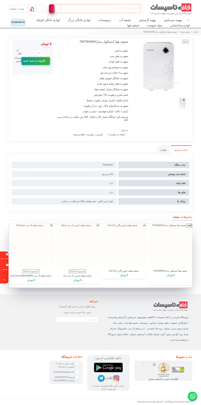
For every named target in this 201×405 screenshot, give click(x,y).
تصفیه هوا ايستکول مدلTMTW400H (170, 271)
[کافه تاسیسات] (168, 8)
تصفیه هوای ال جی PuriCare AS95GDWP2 (31, 275)
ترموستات (104, 20)
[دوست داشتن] (63, 44)
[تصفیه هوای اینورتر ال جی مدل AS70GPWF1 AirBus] (77, 246)
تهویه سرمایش (173, 20)
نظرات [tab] (163, 150)
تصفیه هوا (133, 25)
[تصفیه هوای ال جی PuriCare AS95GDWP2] (31, 246)
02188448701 (18, 22)
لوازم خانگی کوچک (48, 20)
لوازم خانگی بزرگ (79, 20)
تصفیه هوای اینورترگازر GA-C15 (124, 271)
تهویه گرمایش (147, 20)
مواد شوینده (154, 25)
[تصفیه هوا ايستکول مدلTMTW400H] (70, 44)
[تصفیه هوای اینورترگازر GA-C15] (124, 246)
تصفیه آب (125, 20)
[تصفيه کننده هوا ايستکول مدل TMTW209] (160, 93)
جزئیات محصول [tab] (181, 150)
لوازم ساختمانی (180, 25)
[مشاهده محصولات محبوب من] (40, 9)
